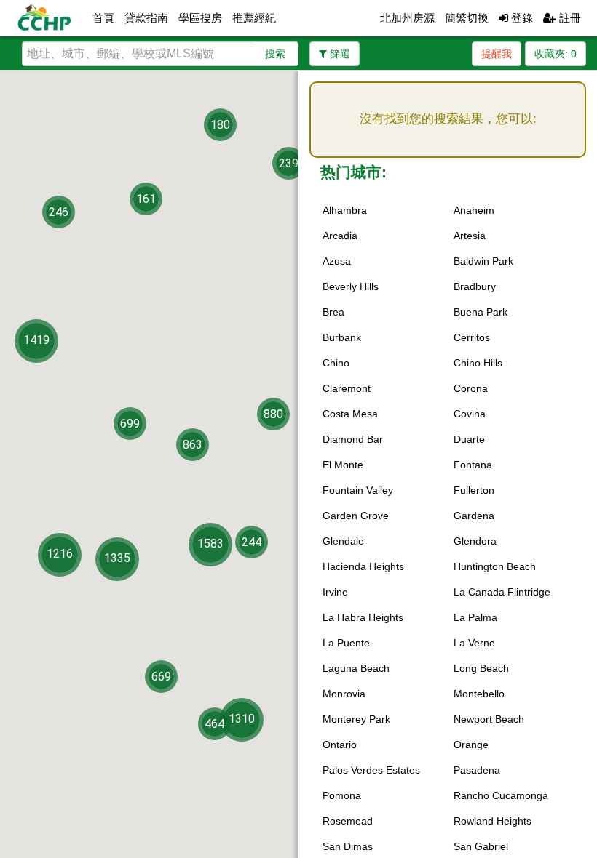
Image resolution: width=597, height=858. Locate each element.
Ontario (340, 744)
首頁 (103, 18)
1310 (242, 718)
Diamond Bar (353, 439)
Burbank (342, 337)
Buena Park (480, 312)
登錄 (520, 18)
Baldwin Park (483, 261)
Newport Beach (489, 719)
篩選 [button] (338, 54)
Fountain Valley (358, 490)
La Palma (475, 617)
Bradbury (475, 286)
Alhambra (345, 210)
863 (192, 445)
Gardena (474, 515)
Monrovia (344, 693)
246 (58, 212)
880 (273, 414)
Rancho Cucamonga (501, 795)
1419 (36, 339)
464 (214, 723)
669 (161, 676)
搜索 (275, 54)
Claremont (347, 388)
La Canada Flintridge (502, 592)
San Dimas (348, 846)
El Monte (343, 464)
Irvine (335, 592)
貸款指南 (146, 18)
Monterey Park (356, 719)
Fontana (473, 464)
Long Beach (481, 668)
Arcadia (340, 235)
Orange (471, 744)
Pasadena (477, 770)
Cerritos (472, 337)
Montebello (479, 693)
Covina (470, 414)
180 (220, 124)
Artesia (470, 235)
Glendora (475, 541)
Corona (471, 388)
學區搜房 (200, 18)
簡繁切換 (467, 18)
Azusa (337, 261)
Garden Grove (356, 515)
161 (146, 199)
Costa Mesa (350, 414)
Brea (333, 312)
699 (130, 423)
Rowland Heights (492, 821)
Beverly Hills (351, 286)
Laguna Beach (356, 668)
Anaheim (474, 210)
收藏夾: (555, 54)
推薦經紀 (254, 18)
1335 (117, 558)
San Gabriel (481, 846)
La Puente (346, 643)
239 (288, 163)
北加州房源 (407, 18)
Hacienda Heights (363, 566)
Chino (336, 363)
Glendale (343, 541)
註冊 (568, 18)
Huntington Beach (495, 566)
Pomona (342, 795)
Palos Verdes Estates (371, 770)
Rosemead (348, 821)
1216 (60, 554)
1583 (210, 543)
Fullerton (474, 490)
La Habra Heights (363, 617)
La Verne (474, 643)
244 (251, 542)
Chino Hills (478, 363)
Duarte (469, 439)
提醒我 (496, 54)
